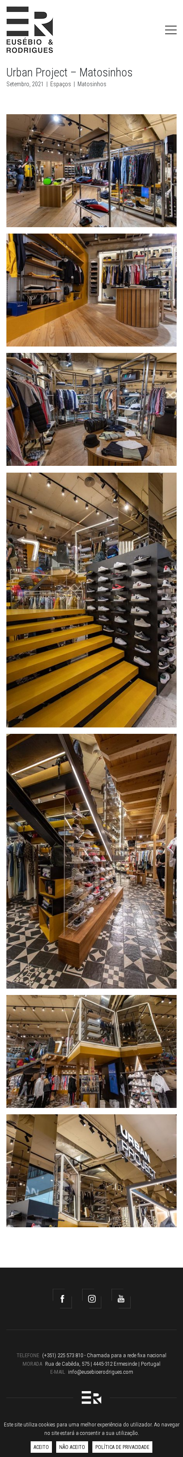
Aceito (41, 1447)
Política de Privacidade (122, 1447)
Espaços (60, 84)
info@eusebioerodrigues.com (100, 1372)
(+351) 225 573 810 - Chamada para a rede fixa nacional (104, 1355)
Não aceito (72, 1447)
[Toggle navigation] (171, 29)
